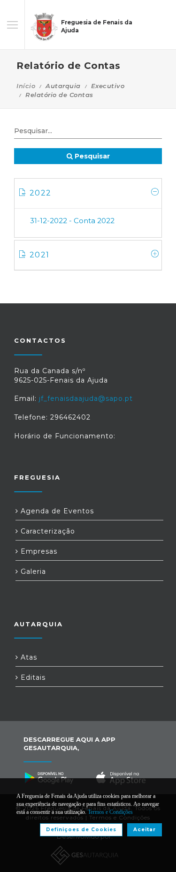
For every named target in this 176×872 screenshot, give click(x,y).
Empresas (37, 551)
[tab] (88, 193)
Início (25, 86)
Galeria (32, 571)
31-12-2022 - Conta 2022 (72, 220)
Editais (32, 677)
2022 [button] (40, 192)
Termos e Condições (110, 812)
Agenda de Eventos (56, 511)
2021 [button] (39, 254)
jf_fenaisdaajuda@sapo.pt (86, 398)
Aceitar (144, 830)
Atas (27, 657)
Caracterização (46, 531)
